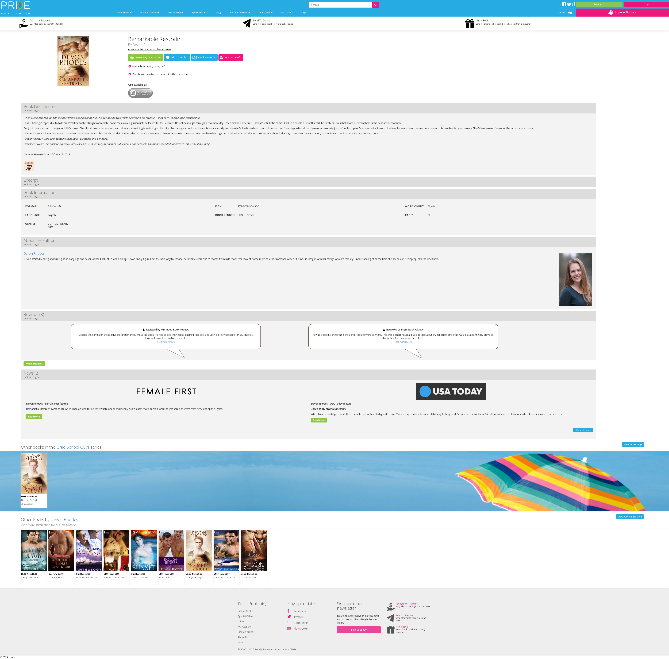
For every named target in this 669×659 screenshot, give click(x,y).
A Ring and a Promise (224, 577)
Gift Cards (286, 12)
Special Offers (199, 12)
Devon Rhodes (144, 44)
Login (646, 4)
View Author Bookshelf (630, 516)
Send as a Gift (232, 57)
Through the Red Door (115, 577)
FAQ (240, 642)
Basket (562, 12)
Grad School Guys (73, 447)
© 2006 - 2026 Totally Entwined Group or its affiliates (268, 649)
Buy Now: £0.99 (148, 57)
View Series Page (633, 444)
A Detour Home (56, 577)
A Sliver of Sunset (139, 577)
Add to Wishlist (179, 57)
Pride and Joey (248, 577)
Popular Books (624, 12)
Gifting (241, 621)
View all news (583, 430)
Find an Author (175, 12)
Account (598, 4)
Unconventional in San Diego (88, 577)
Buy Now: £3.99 (83, 574)
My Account (244, 626)
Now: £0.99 (29, 496)
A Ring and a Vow (29, 577)
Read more (34, 416)
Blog (218, 12)
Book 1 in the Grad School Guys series (149, 49)
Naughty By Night (29, 500)
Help (303, 12)
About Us (243, 637)
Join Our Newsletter (240, 12)
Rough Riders (165, 577)
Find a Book (244, 611)
